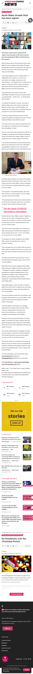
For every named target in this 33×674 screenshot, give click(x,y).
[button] (26, 669)
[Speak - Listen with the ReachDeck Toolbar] (30, 20)
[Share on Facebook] (5, 22)
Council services (6, 460)
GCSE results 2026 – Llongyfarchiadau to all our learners (10, 497)
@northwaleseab (7, 356)
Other (11, 449)
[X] (24, 387)
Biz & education (7, 11)
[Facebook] (8, 387)
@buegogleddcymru (8, 358)
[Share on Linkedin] (13, 22)
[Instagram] (8, 394)
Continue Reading (16, 594)
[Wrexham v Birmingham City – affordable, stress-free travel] (27, 448)
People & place (5, 449)
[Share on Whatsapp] (10, 22)
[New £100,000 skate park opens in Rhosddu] (27, 468)
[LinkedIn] (24, 394)
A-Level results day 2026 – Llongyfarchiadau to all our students (10, 507)
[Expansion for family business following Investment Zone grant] (27, 440)
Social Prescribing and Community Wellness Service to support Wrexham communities (11, 456)
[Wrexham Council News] (14, 3)
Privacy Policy (6, 671)
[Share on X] (8, 22)
